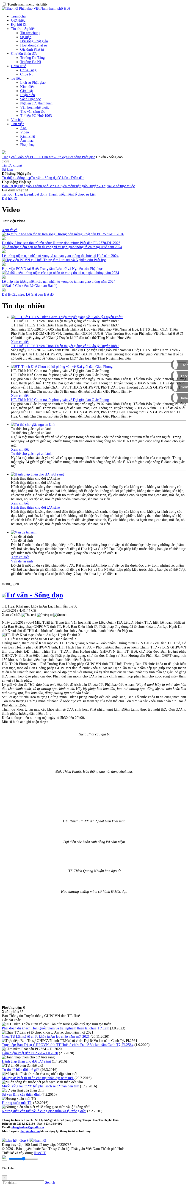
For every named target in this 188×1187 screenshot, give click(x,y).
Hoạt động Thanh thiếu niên (52, 194)
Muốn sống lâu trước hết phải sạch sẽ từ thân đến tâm (40, 1086)
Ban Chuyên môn (61, 186)
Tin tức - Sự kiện (23, 29)
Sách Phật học (30, 99)
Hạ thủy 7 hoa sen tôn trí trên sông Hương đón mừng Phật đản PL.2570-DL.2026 (61, 243)
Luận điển (27, 95)
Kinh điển (27, 87)
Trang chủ (18, 16)
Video (24, 132)
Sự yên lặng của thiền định (21, 1094)
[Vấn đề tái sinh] (23, 532)
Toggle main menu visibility (27, 4)
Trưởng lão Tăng (32, 58)
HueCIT (40, 1153)
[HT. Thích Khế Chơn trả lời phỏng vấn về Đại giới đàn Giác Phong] (62, 367)
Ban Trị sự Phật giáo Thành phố (25, 186)
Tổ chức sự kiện (84, 194)
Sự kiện (25, 37)
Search (50, 1182)
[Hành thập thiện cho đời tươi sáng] (37, 474)
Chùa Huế (18, 66)
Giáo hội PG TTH (30, 157)
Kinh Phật (27, 136)
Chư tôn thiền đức (24, 53)
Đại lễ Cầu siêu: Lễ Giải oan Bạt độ (28, 294)
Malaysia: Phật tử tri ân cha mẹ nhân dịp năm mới (38, 1078)
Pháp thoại (28, 145)
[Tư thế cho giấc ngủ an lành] (33, 424)
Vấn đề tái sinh (22, 561)
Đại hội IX (19, 24)
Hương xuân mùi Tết (17, 1103)
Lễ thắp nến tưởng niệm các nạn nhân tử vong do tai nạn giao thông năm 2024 (58, 281)
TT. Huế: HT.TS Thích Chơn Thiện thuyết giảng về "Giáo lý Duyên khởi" (65, 346)
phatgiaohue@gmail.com (27, 1127)
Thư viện (17, 124)
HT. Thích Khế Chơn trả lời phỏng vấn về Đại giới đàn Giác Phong (60, 400)
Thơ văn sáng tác (32, 111)
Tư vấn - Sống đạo (44, 178)
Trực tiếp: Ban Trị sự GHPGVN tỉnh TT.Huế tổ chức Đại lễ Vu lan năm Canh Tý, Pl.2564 (67, 1045)
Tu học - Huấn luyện (17, 194)
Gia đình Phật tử (32, 49)
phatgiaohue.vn (30, 1131)
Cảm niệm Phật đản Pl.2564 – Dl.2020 (30, 1053)
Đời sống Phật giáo (34, 41)
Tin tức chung (30, 33)
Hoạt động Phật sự (33, 45)
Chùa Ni (26, 74)
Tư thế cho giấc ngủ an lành (31, 453)
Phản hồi (39, 1140)
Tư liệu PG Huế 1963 (36, 116)
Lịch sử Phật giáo (33, 82)
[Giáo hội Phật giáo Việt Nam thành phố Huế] (36, 8)
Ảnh (23, 128)
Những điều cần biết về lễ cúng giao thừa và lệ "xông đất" (44, 1111)
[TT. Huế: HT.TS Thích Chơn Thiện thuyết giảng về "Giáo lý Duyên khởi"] (67, 317)
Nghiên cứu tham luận (36, 103)
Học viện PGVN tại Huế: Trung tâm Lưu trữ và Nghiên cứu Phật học (52, 269)
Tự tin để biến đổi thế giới (20, 1070)
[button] (5, 161)
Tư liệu (16, 78)
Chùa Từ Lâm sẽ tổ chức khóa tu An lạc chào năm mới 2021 (46, 1036)
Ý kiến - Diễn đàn (71, 178)
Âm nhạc (26, 140)
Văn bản (17, 120)
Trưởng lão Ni (30, 62)
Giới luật (26, 91)
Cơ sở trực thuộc (123, 186)
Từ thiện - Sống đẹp (16, 178)
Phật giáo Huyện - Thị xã (92, 186)
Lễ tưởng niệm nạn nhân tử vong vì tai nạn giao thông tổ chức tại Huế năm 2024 (60, 256)
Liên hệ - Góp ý (17, 1140)
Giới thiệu (18, 20)
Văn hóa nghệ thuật (34, 107)
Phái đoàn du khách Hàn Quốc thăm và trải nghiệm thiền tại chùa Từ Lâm (55, 1028)
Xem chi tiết (20, 342)
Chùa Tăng (28, 70)
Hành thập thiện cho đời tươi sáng (35, 507)
